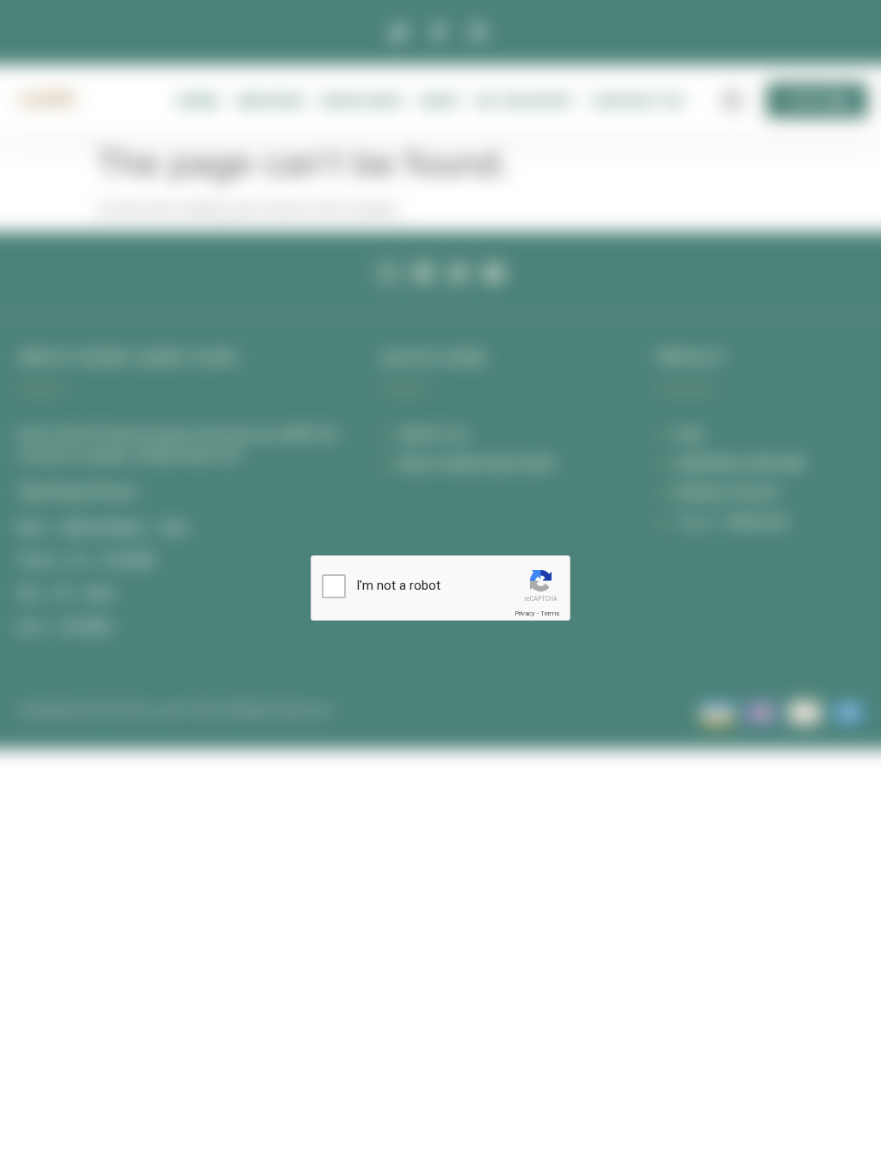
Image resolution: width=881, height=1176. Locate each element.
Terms (549, 613)
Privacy (524, 613)
